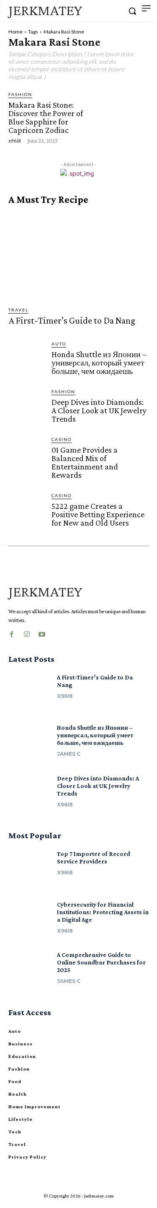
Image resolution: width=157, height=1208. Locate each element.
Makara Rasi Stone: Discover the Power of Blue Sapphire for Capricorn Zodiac (45, 117)
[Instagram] (26, 632)
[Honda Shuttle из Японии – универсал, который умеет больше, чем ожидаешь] (26, 358)
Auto (58, 343)
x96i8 (14, 140)
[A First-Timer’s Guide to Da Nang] (78, 256)
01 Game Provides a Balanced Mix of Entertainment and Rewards (84, 462)
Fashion (20, 94)
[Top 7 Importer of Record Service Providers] (29, 869)
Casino (61, 439)
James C (68, 754)
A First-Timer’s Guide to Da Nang (71, 320)
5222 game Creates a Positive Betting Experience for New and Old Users (97, 514)
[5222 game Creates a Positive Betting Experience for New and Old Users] (26, 510)
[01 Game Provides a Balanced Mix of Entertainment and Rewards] (26, 454)
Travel (18, 309)
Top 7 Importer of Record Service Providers (93, 857)
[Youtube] (42, 632)
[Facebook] (11, 632)
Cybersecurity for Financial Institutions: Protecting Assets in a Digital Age (103, 912)
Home (15, 32)
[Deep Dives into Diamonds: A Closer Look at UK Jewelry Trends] (26, 406)
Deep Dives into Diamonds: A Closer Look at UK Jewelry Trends (99, 410)
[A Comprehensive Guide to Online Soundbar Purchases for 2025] (29, 970)
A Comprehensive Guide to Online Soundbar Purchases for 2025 (101, 962)
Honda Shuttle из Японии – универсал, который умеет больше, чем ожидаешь (99, 363)
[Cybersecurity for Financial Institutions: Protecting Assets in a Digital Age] (29, 920)
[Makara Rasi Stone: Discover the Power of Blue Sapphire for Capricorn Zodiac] (122, 116)
